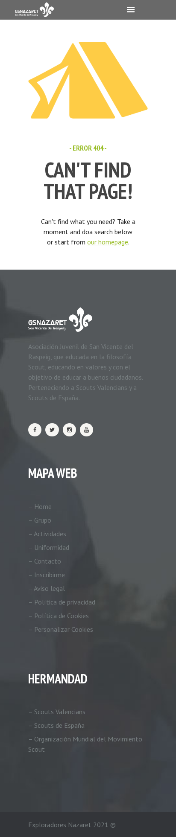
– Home (40, 506)
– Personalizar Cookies (60, 629)
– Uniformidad (48, 547)
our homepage (107, 242)
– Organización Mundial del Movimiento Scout (85, 744)
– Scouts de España (56, 725)
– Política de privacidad (61, 602)
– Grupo (39, 520)
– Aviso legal (46, 588)
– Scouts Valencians (56, 711)
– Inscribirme (46, 574)
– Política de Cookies (58, 615)
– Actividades (47, 533)
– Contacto (44, 561)
